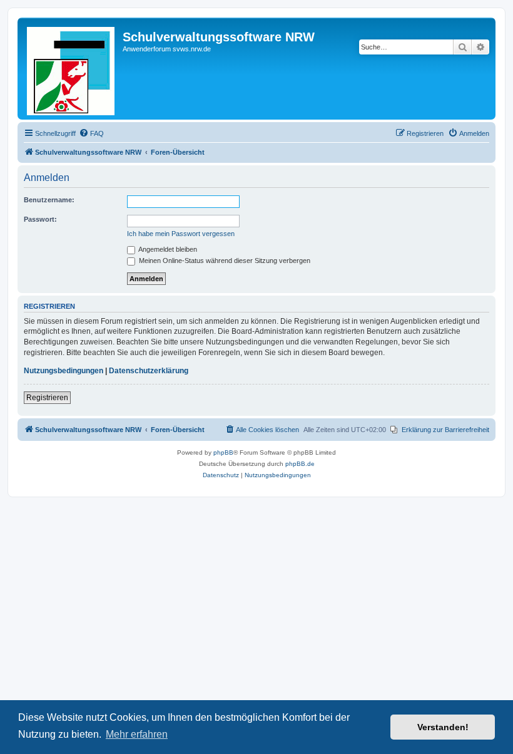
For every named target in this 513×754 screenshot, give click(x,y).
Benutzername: (49, 200)
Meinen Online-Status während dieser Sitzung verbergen (223, 260)
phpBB (223, 452)
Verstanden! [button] (443, 727)
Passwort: (40, 219)
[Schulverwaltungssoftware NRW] (72, 68)
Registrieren (47, 397)
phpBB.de (300, 463)
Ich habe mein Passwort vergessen (181, 233)
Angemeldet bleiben (167, 249)
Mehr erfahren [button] (137, 734)
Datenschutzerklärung (148, 370)
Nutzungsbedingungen (63, 370)
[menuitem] (91, 133)
